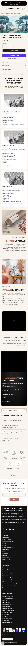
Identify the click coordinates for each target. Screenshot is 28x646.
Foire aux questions (6, 539)
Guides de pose (5, 571)
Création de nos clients (7, 579)
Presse (3, 551)
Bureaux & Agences (6, 602)
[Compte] (21, 8)
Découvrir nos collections (7, 581)
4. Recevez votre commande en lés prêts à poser (12, 439)
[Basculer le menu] (3, 8)
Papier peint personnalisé (7, 596)
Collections (4, 555)
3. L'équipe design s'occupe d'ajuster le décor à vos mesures (12, 433)
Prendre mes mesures (7, 575)
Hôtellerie (4, 600)
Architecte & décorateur (7, 598)
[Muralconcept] (14, 9)
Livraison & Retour (6, 569)
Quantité (4, 43)
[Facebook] (3, 529)
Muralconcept (7, 642)
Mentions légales (6, 559)
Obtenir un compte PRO (7, 622)
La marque (4, 543)
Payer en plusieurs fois (7, 573)
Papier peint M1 (5, 620)
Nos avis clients (5, 549)
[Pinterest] (13, 529)
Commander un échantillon (8, 577)
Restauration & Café (6, 604)
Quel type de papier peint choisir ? (9, 583)
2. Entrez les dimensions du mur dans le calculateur (10, 426)
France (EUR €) (6, 639)
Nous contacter (5, 537)
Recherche (4, 634)
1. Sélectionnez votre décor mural (12, 420)
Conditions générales (6, 557)
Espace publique (5, 614)
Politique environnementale (8, 541)
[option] (14, 24)
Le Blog (4, 545)
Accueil (2, 13)
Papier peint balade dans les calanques (13, 13)
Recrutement (5, 553)
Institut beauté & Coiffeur (7, 608)
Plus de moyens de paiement (14, 58)
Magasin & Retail (6, 606)
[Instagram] (9, 529)
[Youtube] (6, 529)
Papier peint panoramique (7, 547)
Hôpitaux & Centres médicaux (8, 610)
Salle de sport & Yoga (6, 616)
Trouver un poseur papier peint (8, 585)
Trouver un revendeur (7, 587)
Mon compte (5, 567)
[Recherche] (24, 410)
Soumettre (14, 499)
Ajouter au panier (14, 50)
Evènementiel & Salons (7, 612)
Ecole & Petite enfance (7, 618)
